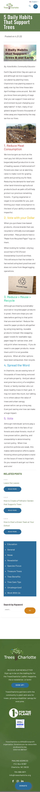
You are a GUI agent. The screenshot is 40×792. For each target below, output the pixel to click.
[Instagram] (18, 781)
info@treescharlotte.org (20, 775)
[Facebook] (13, 781)
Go (30, 610)
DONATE (23, 786)
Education (12, 544)
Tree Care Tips (14, 582)
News (10, 555)
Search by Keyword (13, 605)
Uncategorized (14, 588)
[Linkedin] (22, 781)
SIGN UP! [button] (20, 685)
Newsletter (12, 561)
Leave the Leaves (11, 483)
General (11, 550)
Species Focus (14, 566)
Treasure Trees (14, 571)
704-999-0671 (20, 772)
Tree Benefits (13, 577)
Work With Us (13, 593)
